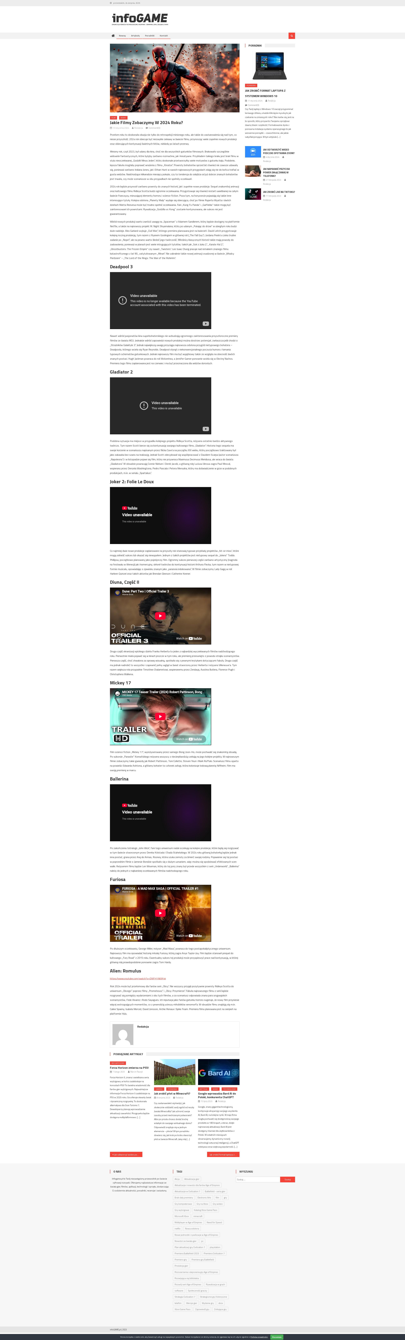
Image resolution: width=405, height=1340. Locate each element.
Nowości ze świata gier (185, 1241)
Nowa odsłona (192, 1228)
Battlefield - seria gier (215, 1191)
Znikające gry (220, 1309)
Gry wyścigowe (182, 1210)
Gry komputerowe (183, 1203)
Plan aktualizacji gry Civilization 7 (190, 1247)
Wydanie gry (208, 1303)
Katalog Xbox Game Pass (205, 1210)
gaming (159, 1089)
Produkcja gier (181, 1265)
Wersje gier (191, 1303)
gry (225, 1197)
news (123, 117)
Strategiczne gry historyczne (213, 1296)
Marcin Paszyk (136, 1071)
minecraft (197, 1216)
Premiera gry (181, 1259)
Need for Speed (214, 1222)
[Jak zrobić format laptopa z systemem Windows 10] (270, 66)
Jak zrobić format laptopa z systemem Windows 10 (225, 1154)
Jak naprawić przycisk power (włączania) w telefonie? (276, 172)
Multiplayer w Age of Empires (188, 1222)
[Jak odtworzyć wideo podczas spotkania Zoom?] (253, 151)
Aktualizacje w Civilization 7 (187, 1191)
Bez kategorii (118, 1063)
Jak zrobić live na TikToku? (279, 192)
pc (202, 1241)
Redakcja (138, 127)
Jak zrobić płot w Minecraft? (172, 1093)
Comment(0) (154, 127)
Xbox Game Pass (182, 1309)
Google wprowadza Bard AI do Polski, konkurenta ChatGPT (217, 1095)
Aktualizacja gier (191, 1179)
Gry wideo (218, 1203)
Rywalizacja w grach (215, 1284)
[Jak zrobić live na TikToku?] (253, 194)
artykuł (204, 1089)
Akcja (177, 1179)
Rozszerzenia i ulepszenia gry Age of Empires (196, 1272)
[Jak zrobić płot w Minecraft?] (175, 1072)
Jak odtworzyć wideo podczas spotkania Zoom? (128, 1154)
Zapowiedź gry (202, 1309)
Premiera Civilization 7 (214, 1253)
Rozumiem (276, 1337)
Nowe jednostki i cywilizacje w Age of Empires (196, 1234)
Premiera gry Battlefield (203, 1259)
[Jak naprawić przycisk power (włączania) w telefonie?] (253, 171)
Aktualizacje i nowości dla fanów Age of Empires (197, 1185)
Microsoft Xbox (182, 1216)
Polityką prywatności (259, 1336)
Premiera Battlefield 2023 (187, 1253)
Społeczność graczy (197, 1290)
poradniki (141, 1190)
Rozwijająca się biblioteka (187, 1278)
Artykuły (135, 35)
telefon (178, 1303)
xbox (220, 1303)
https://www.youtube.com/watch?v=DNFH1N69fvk (138, 978)
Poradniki (149, 35)
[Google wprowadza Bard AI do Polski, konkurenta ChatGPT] (219, 1072)
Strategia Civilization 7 (185, 1296)
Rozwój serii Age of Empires (188, 1284)
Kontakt (164, 35)
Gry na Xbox (202, 1203)
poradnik (172, 1089)
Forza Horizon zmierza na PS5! (129, 1068)
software (179, 1290)
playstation (215, 1247)
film (113, 117)
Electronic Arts (204, 1197)
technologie (229, 1089)
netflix (177, 1228)
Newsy (122, 35)
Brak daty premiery (184, 1197)
